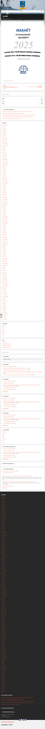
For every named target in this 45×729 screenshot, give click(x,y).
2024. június (4, 168)
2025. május (4, 150)
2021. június (4, 227)
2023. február (4, 194)
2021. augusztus (4, 223)
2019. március (3, 646)
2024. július (4, 166)
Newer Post (4, 85)
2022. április (4, 209)
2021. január (4, 235)
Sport (3, 335)
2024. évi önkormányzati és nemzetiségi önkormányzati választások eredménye (15, 476)
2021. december (5, 216)
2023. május (4, 188)
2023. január (4, 195)
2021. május (4, 228)
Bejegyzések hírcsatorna (6, 343)
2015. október (4, 312)
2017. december (5, 293)
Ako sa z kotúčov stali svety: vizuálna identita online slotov (11, 118)
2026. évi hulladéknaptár (6, 472)
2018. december (5, 279)
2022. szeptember (5, 202)
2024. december (5, 159)
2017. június (4, 298)
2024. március (4, 173)
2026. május (4, 129)
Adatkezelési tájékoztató (7, 722)
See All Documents (5, 391)
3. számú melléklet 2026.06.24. (8, 389)
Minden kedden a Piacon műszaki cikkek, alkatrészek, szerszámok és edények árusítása (16, 481)
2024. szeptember (5, 162)
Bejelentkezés (4, 342)
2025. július (4, 147)
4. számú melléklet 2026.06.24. (8, 387)
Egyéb (12, 80)
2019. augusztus (4, 265)
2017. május (4, 300)
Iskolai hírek (4, 332)
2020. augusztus (4, 244)
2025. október (4, 142)
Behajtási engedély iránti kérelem (8, 366)
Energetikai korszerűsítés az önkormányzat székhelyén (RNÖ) (35, 87)
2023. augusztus (4, 183)
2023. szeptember (5, 182)
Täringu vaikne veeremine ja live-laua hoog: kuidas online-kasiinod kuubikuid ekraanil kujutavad (17, 111)
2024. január (4, 176)
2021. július (4, 225)
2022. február (4, 213)
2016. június (4, 303)
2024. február (4, 175)
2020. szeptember (5, 242)
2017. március (4, 301)
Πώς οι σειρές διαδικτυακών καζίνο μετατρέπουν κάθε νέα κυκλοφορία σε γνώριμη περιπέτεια (17, 116)
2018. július (4, 287)
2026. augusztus (4, 124)
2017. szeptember (5, 296)
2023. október (4, 180)
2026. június (4, 128)
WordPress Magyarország (6, 347)
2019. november (4, 260)
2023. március (4, 192)
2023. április (4, 190)
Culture (9, 80)
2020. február (4, 254)
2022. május (4, 208)
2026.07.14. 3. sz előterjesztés (8, 381)
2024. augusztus (4, 164)
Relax (3, 334)
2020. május (4, 249)
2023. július (4, 185)
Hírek (6, 18)
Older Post (40, 85)
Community (4, 325)
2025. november (4, 140)
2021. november (4, 218)
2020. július (4, 246)
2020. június (4, 247)
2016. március (4, 306)
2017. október (4, 294)
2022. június (4, 206)
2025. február (3, 528)
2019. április (4, 272)
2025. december (5, 138)
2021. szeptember (5, 221)
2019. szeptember (5, 263)
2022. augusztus (4, 204)
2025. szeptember (5, 143)
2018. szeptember (5, 284)
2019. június (4, 268)
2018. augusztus (4, 286)
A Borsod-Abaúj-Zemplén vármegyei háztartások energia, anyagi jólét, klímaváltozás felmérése (10, 87)
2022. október (4, 201)
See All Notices (4, 487)
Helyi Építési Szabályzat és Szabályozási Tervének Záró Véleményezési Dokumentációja (17, 374)
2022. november (4, 199)
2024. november (4, 161)
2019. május (4, 270)
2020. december (5, 237)
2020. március (4, 253)
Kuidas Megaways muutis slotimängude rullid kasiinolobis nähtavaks (13, 113)
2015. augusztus (4, 313)
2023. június (4, 187)
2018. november (4, 280)
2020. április (4, 251)
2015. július (4, 315)
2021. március (4, 232)
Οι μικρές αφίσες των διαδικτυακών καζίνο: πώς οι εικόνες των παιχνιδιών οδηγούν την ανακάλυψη (18, 114)
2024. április (4, 171)
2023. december (5, 178)
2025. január (4, 157)
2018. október (4, 282)
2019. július (4, 267)
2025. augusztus (4, 145)
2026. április (4, 131)
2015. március (4, 319)
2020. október (4, 241)
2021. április (4, 230)
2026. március (4, 133)
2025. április (4, 152)
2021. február (4, 234)
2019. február (4, 275)
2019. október (4, 261)
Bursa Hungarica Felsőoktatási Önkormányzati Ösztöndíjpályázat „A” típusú (15, 370)
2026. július (4, 126)
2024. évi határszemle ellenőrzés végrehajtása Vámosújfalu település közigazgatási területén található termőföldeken (22, 371)
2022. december (5, 197)
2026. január (4, 136)
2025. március (4, 154)
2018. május (4, 289)
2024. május (4, 169)
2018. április (4, 291)
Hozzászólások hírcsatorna (6, 345)
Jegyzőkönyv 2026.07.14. (7, 383)
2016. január (4, 310)
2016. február (4, 308)
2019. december (5, 258)
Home (4, 18)
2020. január (4, 256)
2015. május (4, 317)
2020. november (4, 239)
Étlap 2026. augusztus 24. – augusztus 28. (9, 470)
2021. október (4, 220)
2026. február (4, 135)
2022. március (4, 211)
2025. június (4, 149)
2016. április (4, 305)
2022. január (3, 587)
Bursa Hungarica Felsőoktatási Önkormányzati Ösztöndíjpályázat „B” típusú (15, 368)
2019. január (4, 277)
